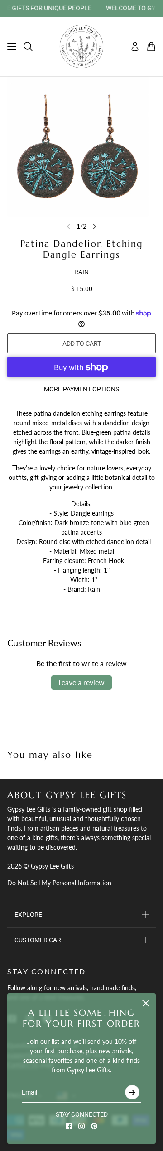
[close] (145, 1003)
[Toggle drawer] (11, 46)
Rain (81, 272)
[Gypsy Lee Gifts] (81, 46)
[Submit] (132, 1092)
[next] (94, 226)
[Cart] (151, 46)
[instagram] (81, 1126)
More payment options (81, 389)
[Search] (28, 46)
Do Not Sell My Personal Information (59, 883)
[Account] (134, 46)
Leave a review (81, 682)
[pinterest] (94, 1126)
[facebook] (69, 1126)
